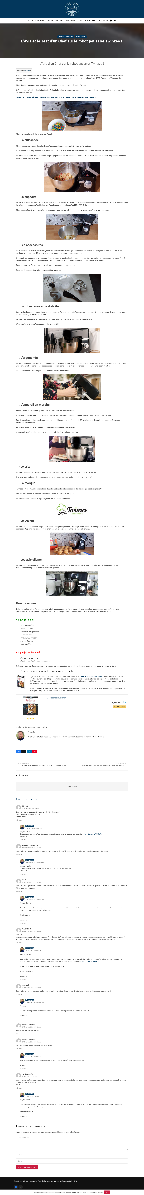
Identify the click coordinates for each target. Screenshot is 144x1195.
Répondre (19, 820)
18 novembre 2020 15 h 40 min (34, 862)
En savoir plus (120, 706)
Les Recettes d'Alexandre (57, 698)
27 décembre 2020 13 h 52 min (31, 1027)
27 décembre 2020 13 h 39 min (34, 1002)
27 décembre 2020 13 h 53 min (31, 1042)
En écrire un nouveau (26, 799)
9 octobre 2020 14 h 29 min (30, 808)
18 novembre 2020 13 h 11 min (31, 848)
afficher (27, 71)
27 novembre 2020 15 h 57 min (34, 899)
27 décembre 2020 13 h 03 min (31, 987)
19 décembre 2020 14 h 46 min (34, 951)
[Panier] (111, 20)
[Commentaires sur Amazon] (30, 719)
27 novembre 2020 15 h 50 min (31, 882)
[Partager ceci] (18, 751)
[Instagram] (20, 1187)
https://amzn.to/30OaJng (93, 834)
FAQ (75, 1181)
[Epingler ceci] (34, 751)
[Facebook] (16, 1187)
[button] (115, 20)
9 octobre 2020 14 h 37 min (33, 828)
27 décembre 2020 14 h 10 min (34, 1057)
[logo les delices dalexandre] (72, 8)
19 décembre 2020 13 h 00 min (31, 931)
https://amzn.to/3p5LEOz (89, 962)
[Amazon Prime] (123, 702)
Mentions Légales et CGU (63, 1181)
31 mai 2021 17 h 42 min (29, 1076)
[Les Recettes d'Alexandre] (30, 706)
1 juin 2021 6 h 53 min (32, 1096)
